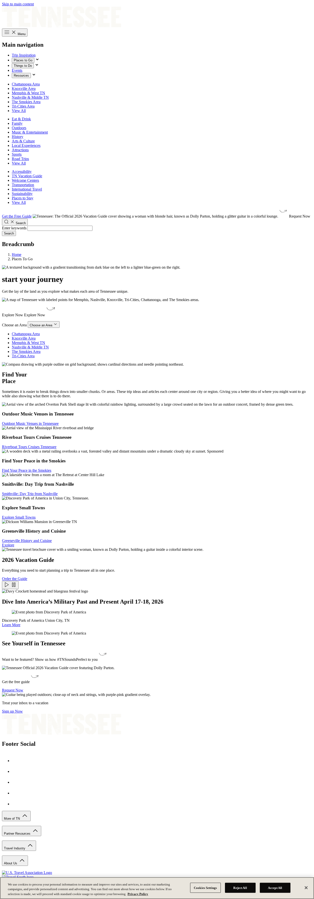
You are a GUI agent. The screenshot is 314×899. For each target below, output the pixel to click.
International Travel (27, 189)
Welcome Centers (25, 180)
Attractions (20, 150)
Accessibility (22, 171)
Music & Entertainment (30, 132)
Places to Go (23, 60)
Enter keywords (14, 228)
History (17, 137)
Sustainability (22, 194)
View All (19, 111)
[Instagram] (17, 771)
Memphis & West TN (28, 93)
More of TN (12, 818)
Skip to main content (18, 4)
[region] (157, 888)
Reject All (240, 887)
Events (17, 70)
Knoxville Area (24, 88)
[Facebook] (17, 761)
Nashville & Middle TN (30, 97)
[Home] (61, 26)
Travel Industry (15, 848)
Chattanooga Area (26, 84)
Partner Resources (17, 833)
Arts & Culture (23, 141)
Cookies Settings (205, 887)
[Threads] (17, 804)
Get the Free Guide (17, 216)
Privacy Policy (138, 894)
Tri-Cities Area (23, 106)
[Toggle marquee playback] (10, 585)
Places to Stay (22, 198)
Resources (21, 75)
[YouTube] (17, 793)
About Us (11, 863)
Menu (21, 34)
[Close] (306, 887)
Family (17, 123)
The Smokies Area (26, 102)
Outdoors (19, 128)
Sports (17, 154)
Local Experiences (26, 145)
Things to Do (23, 66)
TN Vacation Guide (27, 176)
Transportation (23, 185)
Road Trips (20, 159)
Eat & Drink (21, 119)
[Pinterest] (17, 782)
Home (16, 254)
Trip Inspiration (24, 55)
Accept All (275, 887)
